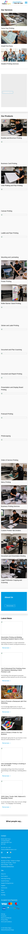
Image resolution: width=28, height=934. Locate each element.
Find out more (10, 605)
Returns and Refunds (6, 918)
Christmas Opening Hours (7, 866)
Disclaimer (3, 916)
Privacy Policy (4, 919)
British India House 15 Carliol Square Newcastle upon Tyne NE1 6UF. (6, 841)
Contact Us (7, 92)
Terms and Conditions (6, 921)
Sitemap (3, 914)
